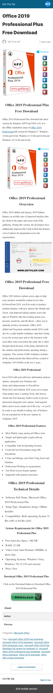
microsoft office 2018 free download (25, 639)
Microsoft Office (21, 633)
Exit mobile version (26, 688)
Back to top (45, 680)
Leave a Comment (26, 667)
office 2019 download (29, 654)
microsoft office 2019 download (17, 642)
